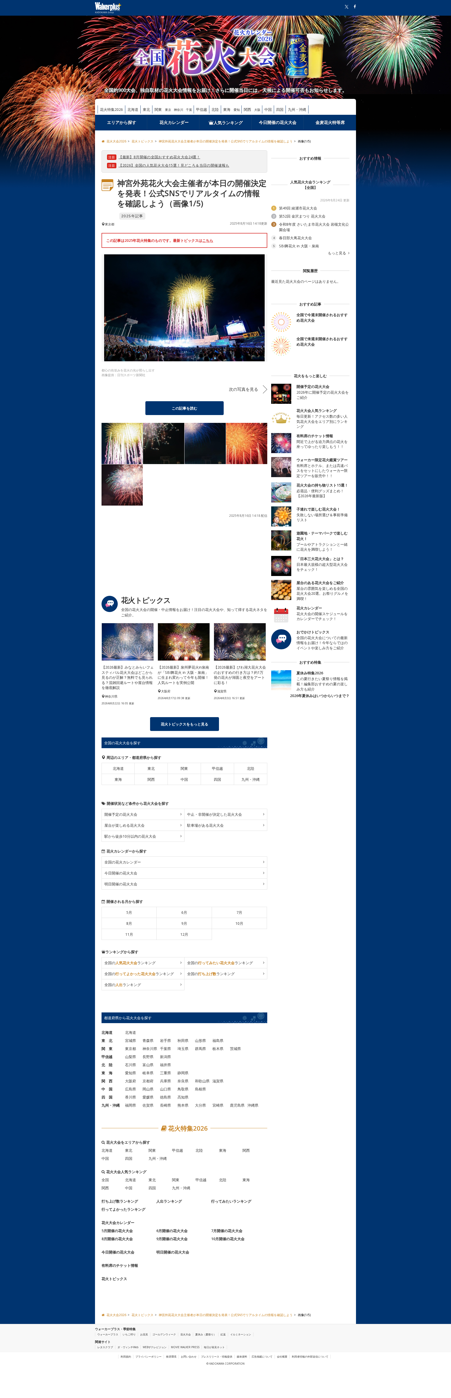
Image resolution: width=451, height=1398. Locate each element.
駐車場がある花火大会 (205, 825)
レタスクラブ (105, 1347)
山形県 (200, 1040)
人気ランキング (228, 122)
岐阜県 (148, 1072)
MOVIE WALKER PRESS (185, 1347)
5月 (129, 912)
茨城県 (235, 1048)
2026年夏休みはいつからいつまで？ (319, 695)
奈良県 (182, 1080)
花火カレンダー (174, 122)
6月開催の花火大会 (172, 1230)
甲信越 (201, 109)
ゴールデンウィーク (164, 1334)
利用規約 (126, 1356)
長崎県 (165, 1105)
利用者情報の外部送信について (310, 1356)
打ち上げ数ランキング (120, 1201)
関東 (158, 109)
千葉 (189, 109)
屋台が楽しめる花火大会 (124, 825)
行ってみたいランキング (231, 1201)
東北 (146, 109)
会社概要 (282, 1356)
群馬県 (200, 1048)
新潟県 (165, 1056)
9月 (184, 923)
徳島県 (165, 1097)
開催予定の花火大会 (120, 814)
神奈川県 (150, 1048)
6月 (184, 912)
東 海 (107, 1072)
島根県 (200, 1089)
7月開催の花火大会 (226, 1230)
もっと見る (337, 253)
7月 (239, 912)
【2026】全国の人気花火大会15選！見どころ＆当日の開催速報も (173, 165)
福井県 (165, 1064)
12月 (184, 934)
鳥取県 (182, 1089)
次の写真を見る (243, 389)
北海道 (132, 109)
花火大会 (185, 1334)
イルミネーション (240, 1334)
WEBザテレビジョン (155, 1347)
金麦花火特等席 (330, 122)
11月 (129, 934)
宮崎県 (217, 1105)
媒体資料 (242, 1356)
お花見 (144, 1334)
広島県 (130, 1089)
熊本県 (182, 1105)
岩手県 (165, 1040)
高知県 (182, 1097)
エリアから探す (121, 122)
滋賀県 (217, 1080)
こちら (207, 240)
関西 (247, 109)
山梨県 (130, 1056)
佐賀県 (148, 1105)
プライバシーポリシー (148, 1356)
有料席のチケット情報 (120, 1265)
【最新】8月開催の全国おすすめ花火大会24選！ (159, 156)
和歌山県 (202, 1080)
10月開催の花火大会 (228, 1238)
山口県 (165, 1089)
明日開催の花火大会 (120, 883)
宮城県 (130, 1040)
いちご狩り (129, 1334)
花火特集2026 (111, 109)
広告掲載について (262, 1356)
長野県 (148, 1056)
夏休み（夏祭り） (205, 1334)
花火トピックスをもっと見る (184, 724)
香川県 (130, 1097)
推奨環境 (171, 1356)
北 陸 (107, 1064)
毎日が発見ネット (214, 1347)
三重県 (165, 1072)
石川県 (130, 1064)
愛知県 (130, 1072)
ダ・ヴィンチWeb (127, 1347)
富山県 (148, 1064)
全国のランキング (130, 962)
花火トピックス (114, 1278)
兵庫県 (165, 1080)
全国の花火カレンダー (122, 862)
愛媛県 (148, 1097)
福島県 (217, 1040)
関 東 (107, 1048)
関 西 (107, 1080)
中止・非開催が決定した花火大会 (214, 814)
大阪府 (130, 1080)
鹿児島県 (237, 1105)
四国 (279, 109)
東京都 (130, 1048)
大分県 (200, 1105)
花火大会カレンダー (118, 1222)
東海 (226, 109)
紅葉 (223, 1334)
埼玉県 (182, 1048)
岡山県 (148, 1089)
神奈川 (178, 109)
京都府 (148, 1080)
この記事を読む (184, 408)
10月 (239, 923)
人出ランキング (169, 1201)
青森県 (148, 1040)
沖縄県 (252, 1105)
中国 (268, 109)
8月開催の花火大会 (117, 1238)
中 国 (107, 1089)
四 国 (107, 1097)
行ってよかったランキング (123, 1209)
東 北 (107, 1040)
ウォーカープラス (107, 1334)
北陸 (215, 109)
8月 (129, 923)
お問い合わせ (189, 1356)
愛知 (237, 109)
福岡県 (130, 1105)
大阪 (257, 109)
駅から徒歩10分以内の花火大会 (130, 836)
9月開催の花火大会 (172, 1238)
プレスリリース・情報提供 (216, 1356)
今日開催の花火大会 (277, 122)
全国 (105, 1179)
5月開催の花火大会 (117, 1230)
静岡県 (182, 1072)
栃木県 (217, 1048)
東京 (168, 109)
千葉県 (165, 1048)
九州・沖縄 (297, 109)
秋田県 (182, 1040)
